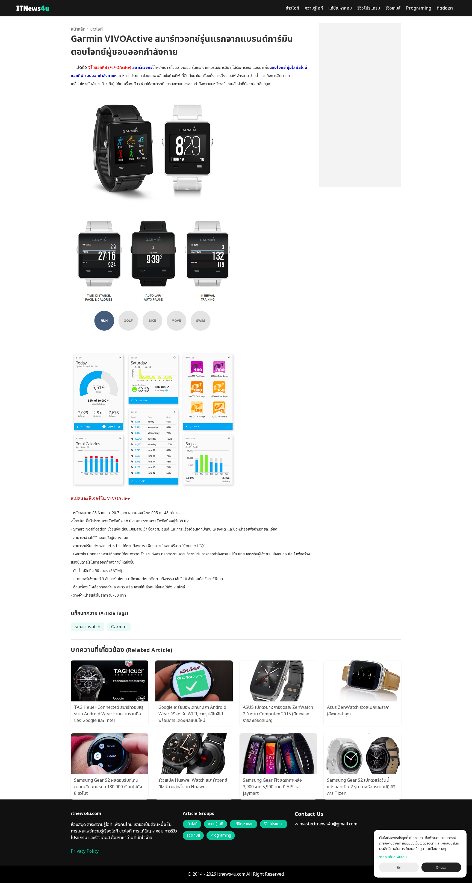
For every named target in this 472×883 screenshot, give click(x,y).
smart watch (87, 627)
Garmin (118, 627)
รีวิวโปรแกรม (368, 8)
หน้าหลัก (78, 29)
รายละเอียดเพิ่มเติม (393, 857)
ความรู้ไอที (314, 8)
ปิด (399, 867)
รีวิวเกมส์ (392, 8)
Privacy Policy (85, 851)
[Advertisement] (360, 105)
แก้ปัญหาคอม (340, 8)
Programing (418, 8)
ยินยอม (441, 867)
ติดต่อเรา (445, 8)
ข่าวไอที (292, 8)
